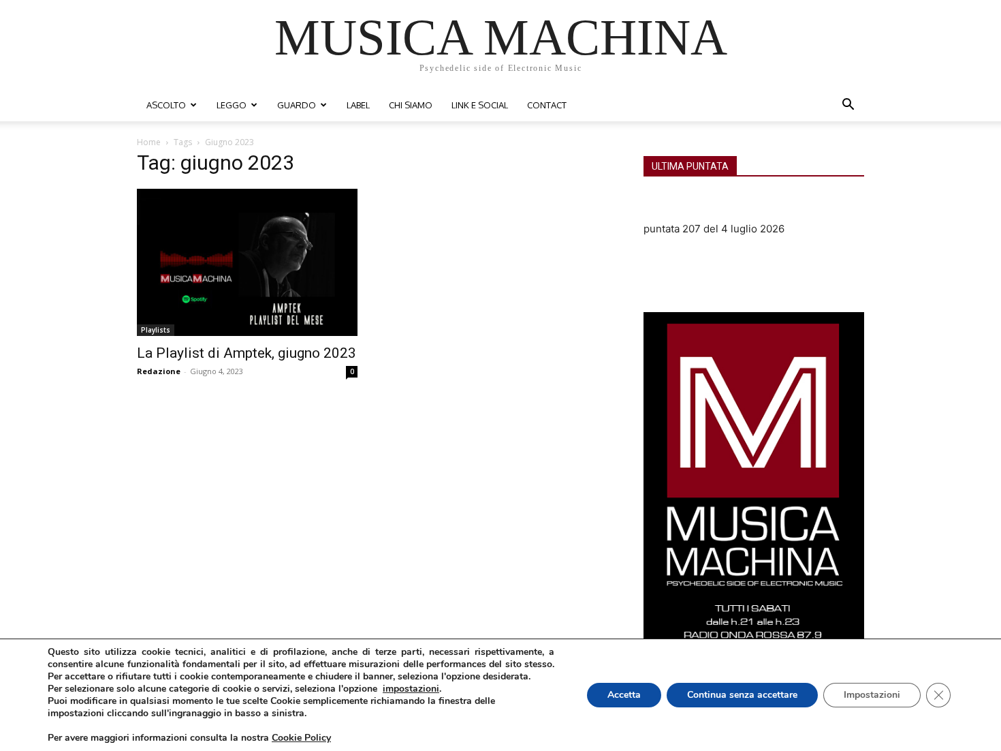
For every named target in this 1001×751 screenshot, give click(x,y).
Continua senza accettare (742, 694)
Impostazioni (872, 694)
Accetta (624, 694)
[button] (847, 105)
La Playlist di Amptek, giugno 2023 (246, 353)
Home (149, 142)
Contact (547, 104)
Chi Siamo (410, 104)
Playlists (155, 330)
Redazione (158, 371)
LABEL (358, 104)
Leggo (232, 104)
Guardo (296, 104)
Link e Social (479, 104)
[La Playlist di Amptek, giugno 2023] (247, 262)
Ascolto (166, 104)
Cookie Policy (301, 737)
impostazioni (411, 689)
